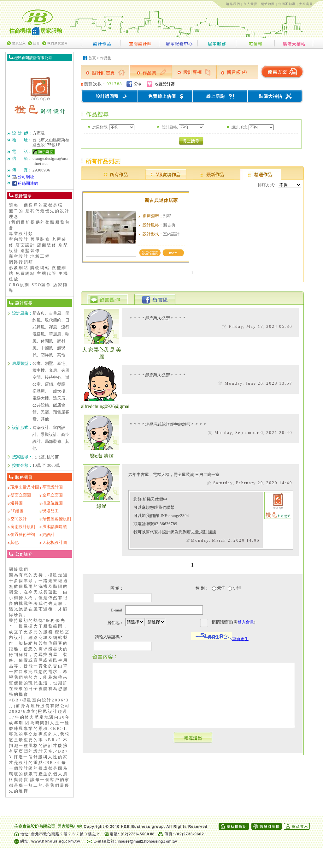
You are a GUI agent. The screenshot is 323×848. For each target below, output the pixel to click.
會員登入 (19, 43)
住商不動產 (287, 4)
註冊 (36, 43)
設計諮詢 (150, 252)
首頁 (92, 58)
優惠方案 (281, 72)
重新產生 (240, 638)
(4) (244, 71)
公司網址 (26, 176)
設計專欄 (194, 72)
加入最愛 (250, 4)
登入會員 (246, 622)
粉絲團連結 (28, 183)
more (173, 252)
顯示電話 (43, 151)
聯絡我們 (233, 4)
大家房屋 (306, 4)
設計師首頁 (105, 72)
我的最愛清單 (57, 43)
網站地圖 (268, 4)
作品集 (105, 58)
